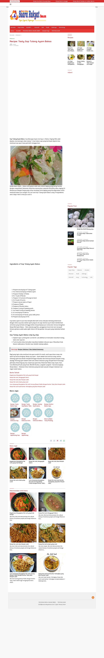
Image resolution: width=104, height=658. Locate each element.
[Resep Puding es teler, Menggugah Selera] (81, 57)
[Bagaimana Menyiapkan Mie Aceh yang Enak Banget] (18, 454)
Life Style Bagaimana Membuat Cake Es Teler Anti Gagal (80, 49)
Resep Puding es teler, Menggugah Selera (80, 63)
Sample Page (45, 31)
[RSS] (93, 597)
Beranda (13, 27)
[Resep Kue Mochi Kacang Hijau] (81, 217)
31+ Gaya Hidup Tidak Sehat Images (84, 234)
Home (12, 31)
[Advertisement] (23, 80)
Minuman (71, 273)
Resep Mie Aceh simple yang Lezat (19, 382)
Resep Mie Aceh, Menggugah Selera (19, 377)
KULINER (28, 27)
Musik (47, 27)
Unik (43, 27)
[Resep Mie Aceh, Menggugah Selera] (37, 454)
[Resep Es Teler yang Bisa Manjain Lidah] (71, 43)
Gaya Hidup (21, 27)
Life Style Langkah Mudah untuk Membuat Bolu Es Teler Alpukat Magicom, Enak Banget (90, 49)
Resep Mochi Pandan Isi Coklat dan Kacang (74, 1)
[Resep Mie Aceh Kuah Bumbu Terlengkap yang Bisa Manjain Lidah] (56, 472)
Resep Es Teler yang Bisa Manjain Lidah (71, 49)
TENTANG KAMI (56, 31)
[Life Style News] (28, 16)
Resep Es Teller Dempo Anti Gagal (90, 63)
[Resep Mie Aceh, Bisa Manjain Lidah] (56, 454)
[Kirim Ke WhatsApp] (64, 441)
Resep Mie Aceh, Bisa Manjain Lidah (19, 379)
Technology (62, 27)
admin (14, 44)
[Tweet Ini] (54, 441)
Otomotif (36, 27)
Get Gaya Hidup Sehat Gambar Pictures (85, 241)
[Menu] (11, 4)
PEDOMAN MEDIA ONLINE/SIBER (31, 31)
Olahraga (54, 27)
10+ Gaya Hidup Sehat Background (83, 254)
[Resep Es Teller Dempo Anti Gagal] (90, 57)
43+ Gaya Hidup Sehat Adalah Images (85, 260)
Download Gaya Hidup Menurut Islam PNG (85, 249)
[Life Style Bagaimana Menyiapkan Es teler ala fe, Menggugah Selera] (71, 57)
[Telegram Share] (61, 441)
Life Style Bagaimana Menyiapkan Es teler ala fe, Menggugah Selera (71, 63)
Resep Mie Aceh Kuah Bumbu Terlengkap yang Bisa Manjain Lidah (27, 386)
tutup (7, 7)
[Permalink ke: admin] (11, 45)
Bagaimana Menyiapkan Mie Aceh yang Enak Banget (24, 375)
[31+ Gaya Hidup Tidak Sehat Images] (71, 235)
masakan (86, 270)
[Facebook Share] (51, 441)
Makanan (12, 38)
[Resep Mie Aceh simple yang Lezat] (18, 472)
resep (77, 277)
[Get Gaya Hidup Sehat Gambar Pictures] (71, 242)
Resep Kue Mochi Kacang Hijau (31, 1)
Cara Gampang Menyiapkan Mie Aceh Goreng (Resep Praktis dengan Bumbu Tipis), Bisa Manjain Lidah (37, 384)
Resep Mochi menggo (51, 1)
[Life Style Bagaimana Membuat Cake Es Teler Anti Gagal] (81, 43)
